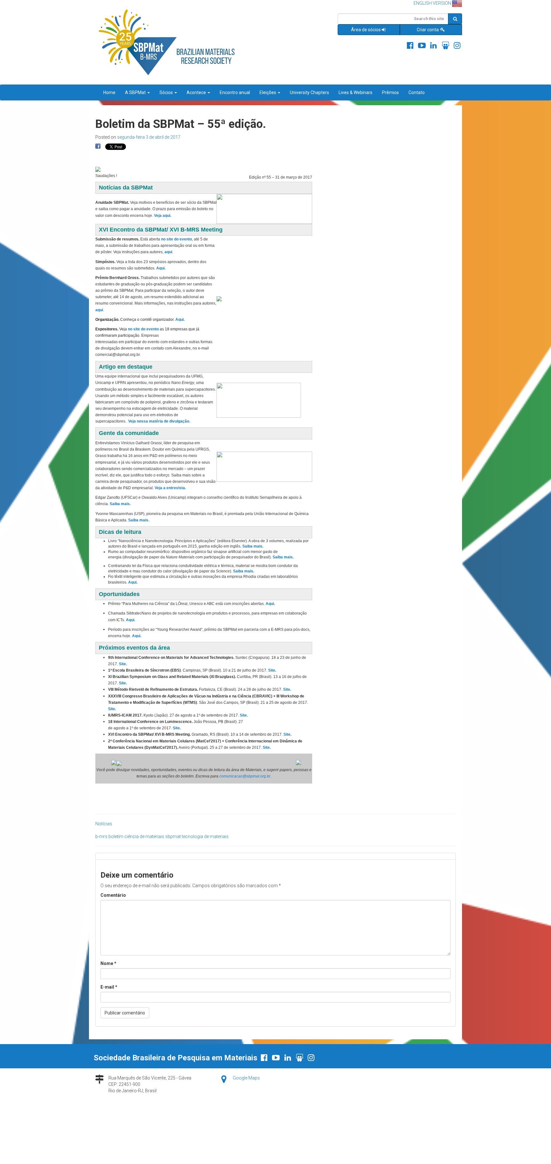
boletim (115, 836)
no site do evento (176, 239)
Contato (416, 92)
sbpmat (173, 836)
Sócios (166, 92)
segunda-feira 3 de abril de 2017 (148, 137)
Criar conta (428, 29)
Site (271, 670)
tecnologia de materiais (205, 836)
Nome (108, 963)
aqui (168, 252)
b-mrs (101, 836)
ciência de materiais (144, 836)
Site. (123, 664)
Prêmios (390, 92)
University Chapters (309, 92)
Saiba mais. (120, 504)
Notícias (103, 823)
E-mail (108, 987)
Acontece (197, 92)
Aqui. (180, 319)
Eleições (268, 92)
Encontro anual (235, 92)
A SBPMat (136, 92)
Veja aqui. (162, 215)
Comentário (113, 895)
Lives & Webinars (355, 92)
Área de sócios (366, 29)
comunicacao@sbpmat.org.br (244, 776)
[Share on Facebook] (97, 146)
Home (109, 92)
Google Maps (246, 1077)
